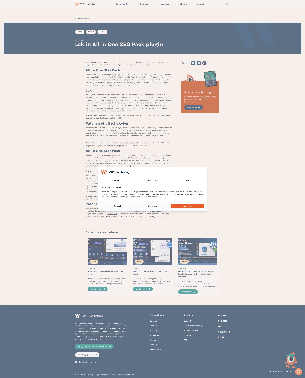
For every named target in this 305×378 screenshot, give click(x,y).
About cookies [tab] (152, 180)
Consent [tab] (115, 180)
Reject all (117, 206)
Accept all (187, 206)
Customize (152, 206)
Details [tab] (189, 180)
